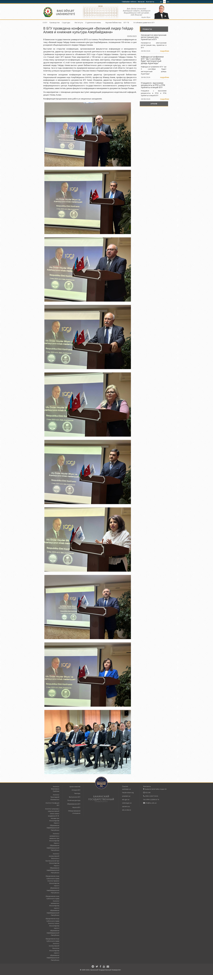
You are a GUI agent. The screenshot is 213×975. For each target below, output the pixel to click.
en (168, 1)
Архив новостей (74, 787)
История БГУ (76, 790)
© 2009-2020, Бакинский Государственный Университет (100, 970)
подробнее (164, 51)
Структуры (66, 22)
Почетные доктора (73, 800)
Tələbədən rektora (129, 1)
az (161, 1)
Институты (79, 22)
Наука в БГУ (76, 807)
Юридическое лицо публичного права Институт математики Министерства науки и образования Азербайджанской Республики (52, 906)
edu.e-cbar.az (126, 810)
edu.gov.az (125, 799)
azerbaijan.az (126, 789)
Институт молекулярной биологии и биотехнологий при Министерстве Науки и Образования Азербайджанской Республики (52, 863)
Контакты (150, 1)
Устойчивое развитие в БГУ (144, 22)
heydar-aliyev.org (128, 793)
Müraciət (141, 1)
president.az (126, 796)
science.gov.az (127, 803)
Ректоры (77, 793)
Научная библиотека (113, 22)
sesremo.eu (126, 806)
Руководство (54, 22)
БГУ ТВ (126, 22)
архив (154, 103)
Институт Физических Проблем (55, 789)
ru (164, 1)
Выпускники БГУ (74, 797)
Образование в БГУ (73, 804)
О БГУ (45, 22)
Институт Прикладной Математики (54, 797)
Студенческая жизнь (93, 22)
